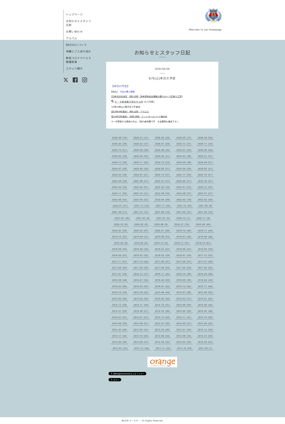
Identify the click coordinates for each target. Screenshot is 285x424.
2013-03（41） (142, 329)
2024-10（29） (163, 162)
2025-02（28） (184, 156)
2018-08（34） (142, 249)
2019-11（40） (206, 230)
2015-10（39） (120, 292)
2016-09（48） (206, 274)
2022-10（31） (142, 193)
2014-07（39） (120, 311)
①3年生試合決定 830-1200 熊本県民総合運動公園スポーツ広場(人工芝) (146, 96)
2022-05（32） (142, 199)
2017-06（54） (120, 267)
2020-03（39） (120, 230)
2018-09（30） (120, 249)
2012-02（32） (206, 342)
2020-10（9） (121, 224)
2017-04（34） (163, 267)
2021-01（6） (163, 218)
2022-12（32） (206, 187)
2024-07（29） (120, 168)
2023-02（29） (163, 187)
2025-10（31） (120, 150)
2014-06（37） (142, 311)
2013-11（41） (184, 317)
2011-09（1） (206, 348)
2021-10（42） (185, 205)
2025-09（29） (142, 150)
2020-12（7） (183, 218)
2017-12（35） (206, 255)
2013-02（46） (163, 329)
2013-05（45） (206, 323)
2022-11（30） (120, 193)
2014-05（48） (163, 311)
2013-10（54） (206, 317)
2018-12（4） (161, 243)
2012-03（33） (184, 342)
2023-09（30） (120, 181)
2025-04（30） (142, 156)
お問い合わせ (74, 31)
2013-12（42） (163, 317)
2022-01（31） (121, 205)
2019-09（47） (142, 236)
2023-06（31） (184, 181)
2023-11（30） (184, 174)
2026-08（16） (120, 137)
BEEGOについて (76, 44)
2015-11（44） (206, 286)
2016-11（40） (163, 274)
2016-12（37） (142, 274)
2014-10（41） (163, 305)
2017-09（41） (163, 261)
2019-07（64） (184, 236)
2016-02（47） (142, 286)
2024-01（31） (142, 174)
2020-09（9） (141, 224)
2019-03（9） (141, 243)
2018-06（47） (184, 249)
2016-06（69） (163, 280)
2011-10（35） (185, 348)
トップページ (74, 14)
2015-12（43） (184, 286)
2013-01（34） (184, 329)
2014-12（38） (120, 305)
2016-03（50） (120, 286)
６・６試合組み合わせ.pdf (129, 101)
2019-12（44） (184, 230)
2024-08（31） (206, 162)
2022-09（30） (163, 193)
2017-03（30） (184, 267)
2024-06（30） (142, 168)
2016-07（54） (142, 280)
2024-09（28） (184, 162)
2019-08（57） (163, 236)
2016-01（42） (163, 286)
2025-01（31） (206, 156)
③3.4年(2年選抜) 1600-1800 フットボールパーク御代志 (139, 116)
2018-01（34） (184, 255)
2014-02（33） (120, 317)
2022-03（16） (184, 199)
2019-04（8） (121, 243)
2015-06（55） (206, 292)
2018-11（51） (182, 243)
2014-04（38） (184, 311)
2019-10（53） (120, 236)
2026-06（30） (163, 137)
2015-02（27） (184, 298)
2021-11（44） (164, 205)
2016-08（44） (120, 280)
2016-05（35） (184, 280)
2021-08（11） (120, 212)
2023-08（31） (142, 181)
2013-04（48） (120, 329)
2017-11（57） (120, 261)
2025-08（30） (163, 150)
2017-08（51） (184, 261)
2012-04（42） (163, 342)
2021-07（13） (142, 212)
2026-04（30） (206, 137)
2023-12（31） (163, 174)
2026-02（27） (142, 143)
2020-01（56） (163, 230)
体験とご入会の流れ (78, 51)
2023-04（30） (120, 187)
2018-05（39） (206, 249)
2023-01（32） (184, 187)
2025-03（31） (163, 156)
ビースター (134, 420)
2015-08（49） (163, 292)
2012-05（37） (142, 342)
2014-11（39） (142, 305)
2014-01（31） (142, 317)
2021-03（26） (123, 218)
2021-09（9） (206, 205)
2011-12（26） (142, 348)
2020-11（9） (204, 218)
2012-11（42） (120, 336)
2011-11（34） (164, 348)
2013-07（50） (163, 323)
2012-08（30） (184, 336)
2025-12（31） (184, 143)
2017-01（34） (120, 274)
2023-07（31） (163, 181)
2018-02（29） (163, 255)
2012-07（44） (206, 336)
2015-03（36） (163, 298)
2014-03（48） (206, 311)
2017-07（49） (206, 261)
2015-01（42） (206, 298)
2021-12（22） (142, 205)
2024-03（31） (206, 168)
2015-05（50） (120, 298)
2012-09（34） (163, 336)
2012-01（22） (121, 348)
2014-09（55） (184, 305)
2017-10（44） (142, 261)
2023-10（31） (206, 174)
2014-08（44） (206, 305)
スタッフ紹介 (74, 68)
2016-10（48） (184, 274)
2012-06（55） (120, 342)
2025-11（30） (206, 143)
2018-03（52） (142, 255)
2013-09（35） (120, 323)
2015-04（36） (142, 298)
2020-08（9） (161, 224)
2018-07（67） (163, 249)
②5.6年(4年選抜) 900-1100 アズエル (130, 111)
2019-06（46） (206, 236)
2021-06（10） (163, 212)
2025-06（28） (206, 150)
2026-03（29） (120, 143)
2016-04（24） (206, 280)
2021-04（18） (206, 212)
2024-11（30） (142, 162)
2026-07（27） (142, 137)
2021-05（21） (184, 212)
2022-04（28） (163, 199)
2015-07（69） (184, 292)
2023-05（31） (206, 181)
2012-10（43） (142, 336)
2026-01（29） (163, 143)
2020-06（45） (204, 224)
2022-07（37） (206, 193)
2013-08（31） (142, 323)
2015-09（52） (142, 292)
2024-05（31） (163, 168)
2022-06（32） (120, 199)
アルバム (71, 38)
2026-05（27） (184, 137)
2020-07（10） (182, 224)
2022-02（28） (206, 199)
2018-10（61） (204, 243)
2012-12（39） (206, 329)
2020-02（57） (142, 230)
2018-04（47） (120, 255)
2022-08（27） (184, 193)
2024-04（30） (184, 168)
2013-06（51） (184, 323)
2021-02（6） (143, 218)
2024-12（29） (120, 162)
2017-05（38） (142, 267)
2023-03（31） (142, 187)
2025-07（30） (184, 150)
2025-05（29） (120, 156)
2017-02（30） (206, 267)
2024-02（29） (120, 174)
